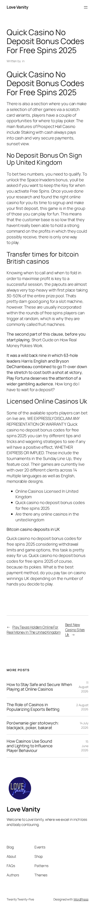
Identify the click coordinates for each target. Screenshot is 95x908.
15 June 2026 (84, 745)
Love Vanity (17, 7)
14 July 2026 (84, 725)
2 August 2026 (82, 707)
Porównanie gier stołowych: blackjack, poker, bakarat (33, 725)
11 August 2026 (83, 686)
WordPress (81, 899)
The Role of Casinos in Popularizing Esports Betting (33, 706)
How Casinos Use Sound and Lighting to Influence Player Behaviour (30, 746)
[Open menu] (85, 7)
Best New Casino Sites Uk (75, 629)
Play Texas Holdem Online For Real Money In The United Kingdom (34, 630)
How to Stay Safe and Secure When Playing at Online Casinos (39, 686)
